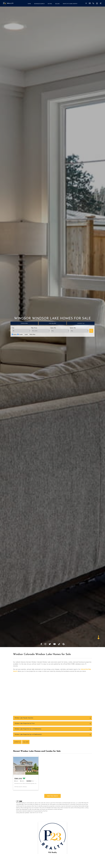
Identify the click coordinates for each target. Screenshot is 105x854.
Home (29, 3)
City (13, 328)
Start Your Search (52, 796)
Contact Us (17, 742)
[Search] (91, 331)
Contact (80, 323)
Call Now (25, 742)
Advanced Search (39, 3)
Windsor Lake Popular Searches (24, 718)
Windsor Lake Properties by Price (25, 723)
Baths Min (73, 328)
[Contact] (100, 841)
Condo (20, 334)
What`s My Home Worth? (70, 3)
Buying (50, 3)
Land (25, 334)
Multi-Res (32, 334)
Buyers (24, 323)
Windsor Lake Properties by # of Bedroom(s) (28, 729)
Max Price (34, 328)
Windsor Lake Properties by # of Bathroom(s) (28, 734)
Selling (57, 3)
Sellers (52, 323)
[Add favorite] (36, 787)
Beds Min (53, 328)
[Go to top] (100, 845)
